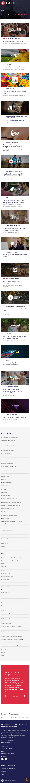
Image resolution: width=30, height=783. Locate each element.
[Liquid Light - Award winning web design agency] (8, 3)
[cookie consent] (26, 779)
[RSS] (6, 759)
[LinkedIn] (2, 759)
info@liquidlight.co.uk (7, 753)
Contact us (15, 696)
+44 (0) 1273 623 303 (7, 748)
